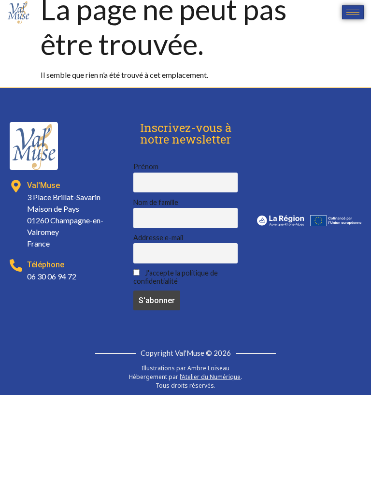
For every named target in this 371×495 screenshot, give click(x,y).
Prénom (145, 166)
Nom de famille (155, 202)
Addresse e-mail (158, 237)
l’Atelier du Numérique (210, 377)
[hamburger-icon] (353, 12)
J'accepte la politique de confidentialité (175, 277)
